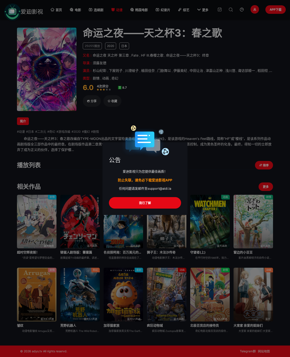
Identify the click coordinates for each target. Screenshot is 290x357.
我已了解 (145, 203)
